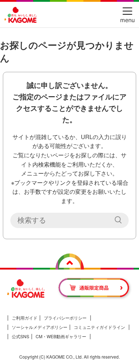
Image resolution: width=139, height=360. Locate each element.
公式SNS (20, 336)
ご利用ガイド (24, 318)
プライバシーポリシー (65, 318)
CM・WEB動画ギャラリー (61, 336)
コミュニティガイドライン (99, 327)
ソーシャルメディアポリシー (39, 327)
